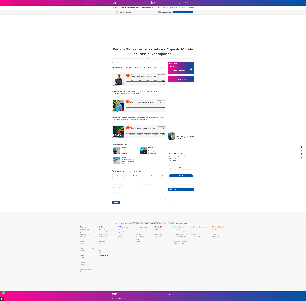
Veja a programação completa (183, 12)
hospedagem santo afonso (181, 232)
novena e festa (84, 260)
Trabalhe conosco (126, 294)
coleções (214, 234)
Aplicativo (172, 7)
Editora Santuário (200, 227)
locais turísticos (84, 253)
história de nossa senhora (87, 248)
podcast (138, 234)
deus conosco (196, 232)
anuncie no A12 (103, 255)
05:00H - (123, 12)
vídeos (81, 272)
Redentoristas (179, 227)
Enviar (116, 202)
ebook (213, 238)
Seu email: (173, 160)
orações (101, 248)
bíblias (195, 229)
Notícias (146, 44)
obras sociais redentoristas (181, 241)
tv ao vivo (120, 234)
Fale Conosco (190, 294)
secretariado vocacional (180, 243)
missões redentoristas (180, 236)
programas (139, 239)
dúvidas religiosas (103, 234)
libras (100, 243)
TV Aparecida (123, 227)
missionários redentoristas (181, 234)
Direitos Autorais (180, 294)
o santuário (83, 262)
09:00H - (164, 12)
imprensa (82, 250)
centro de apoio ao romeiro (87, 236)
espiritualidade (103, 236)
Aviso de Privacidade (139, 294)
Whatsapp (165, 7)
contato (82, 241)
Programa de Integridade (166, 294)
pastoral (82, 264)
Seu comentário (117, 188)
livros (194, 234)
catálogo (214, 241)
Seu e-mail (143, 181)
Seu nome (115, 181)
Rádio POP (159, 227)
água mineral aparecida (86, 232)
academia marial (84, 229)
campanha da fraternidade (106, 232)
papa (100, 250)
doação (82, 243)
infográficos (102, 241)
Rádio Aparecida (142, 227)
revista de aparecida (86, 269)
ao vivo (157, 8)
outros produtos (197, 236)
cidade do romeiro (85, 234)
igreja (100, 239)
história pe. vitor (178, 229)
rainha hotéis (83, 267)
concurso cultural (147, 8)
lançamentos (215, 236)
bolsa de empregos (133, 8)
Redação (102, 227)
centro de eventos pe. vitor (87, 239)
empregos (158, 229)
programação (121, 232)
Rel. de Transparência (152, 294)
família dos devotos (85, 246)
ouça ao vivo (139, 232)
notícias (82, 257)
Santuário (83, 227)
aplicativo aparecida (104, 229)
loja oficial (82, 255)
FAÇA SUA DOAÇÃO (180, 7)
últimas (123, 8)
